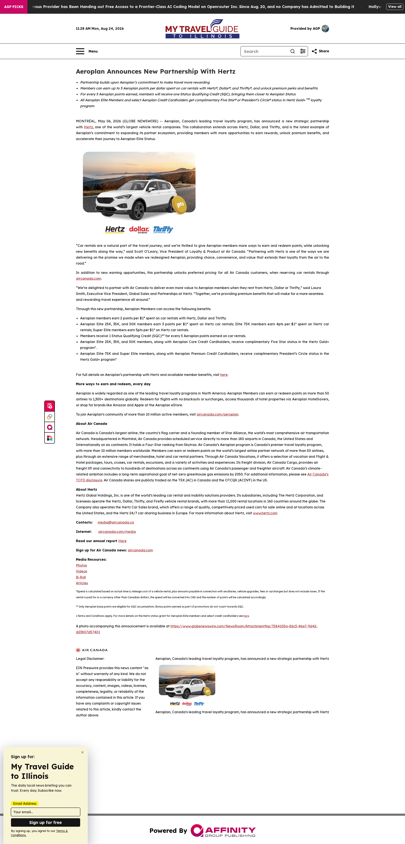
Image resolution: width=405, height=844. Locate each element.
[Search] (293, 51)
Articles (82, 583)
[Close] (82, 752)
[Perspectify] (49, 417)
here (224, 375)
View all (394, 6)
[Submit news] (49, 406)
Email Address (24, 803)
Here (122, 541)
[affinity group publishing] (49, 427)
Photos (81, 565)
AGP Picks (13, 7)
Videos (81, 571)
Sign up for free (45, 822)
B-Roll (81, 577)
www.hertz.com (265, 513)
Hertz (88, 127)
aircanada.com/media (117, 531)
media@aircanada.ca (116, 522)
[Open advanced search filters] (303, 51)
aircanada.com (88, 278)
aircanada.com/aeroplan (217, 414)
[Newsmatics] (49, 438)
